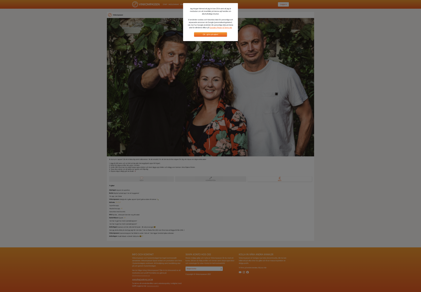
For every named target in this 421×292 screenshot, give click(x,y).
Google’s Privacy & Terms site (221, 28)
